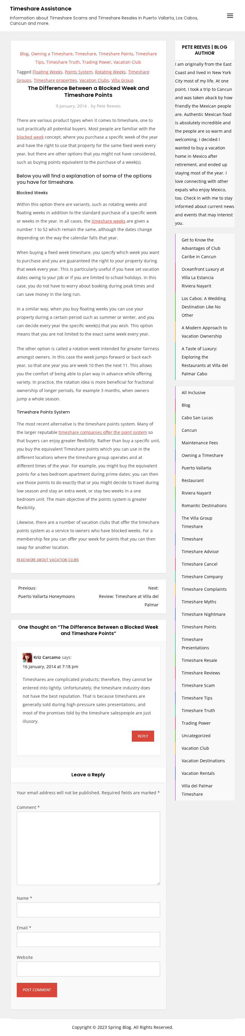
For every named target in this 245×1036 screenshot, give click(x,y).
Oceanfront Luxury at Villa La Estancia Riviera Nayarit (203, 277)
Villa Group (122, 80)
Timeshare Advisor (200, 551)
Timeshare (85, 53)
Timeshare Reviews (201, 673)
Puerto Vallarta (196, 468)
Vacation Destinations (203, 760)
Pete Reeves (109, 106)
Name (24, 898)
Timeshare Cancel (200, 564)
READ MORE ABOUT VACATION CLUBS (48, 560)
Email (24, 928)
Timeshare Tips (197, 698)
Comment (28, 807)
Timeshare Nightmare (204, 614)
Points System (79, 72)
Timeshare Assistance (40, 8)
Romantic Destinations (204, 505)
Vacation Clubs (94, 80)
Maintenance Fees (200, 443)
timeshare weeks (108, 221)
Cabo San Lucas (197, 417)
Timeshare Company (202, 576)
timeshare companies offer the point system (103, 432)
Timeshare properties (55, 80)
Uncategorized (196, 735)
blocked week (30, 137)
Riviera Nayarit (196, 493)
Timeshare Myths (199, 602)
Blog (24, 53)
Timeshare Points (116, 53)
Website (25, 957)
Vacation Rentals (198, 773)
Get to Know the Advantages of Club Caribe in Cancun (201, 248)
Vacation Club (127, 62)
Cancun (189, 430)
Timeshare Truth (63, 62)
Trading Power (96, 62)
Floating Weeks (47, 72)
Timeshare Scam (198, 685)
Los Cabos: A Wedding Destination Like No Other (204, 307)
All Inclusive (194, 392)
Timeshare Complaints (204, 589)
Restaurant (193, 480)
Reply (143, 736)
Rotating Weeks (110, 72)
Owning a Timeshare (52, 53)
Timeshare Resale (199, 660)
